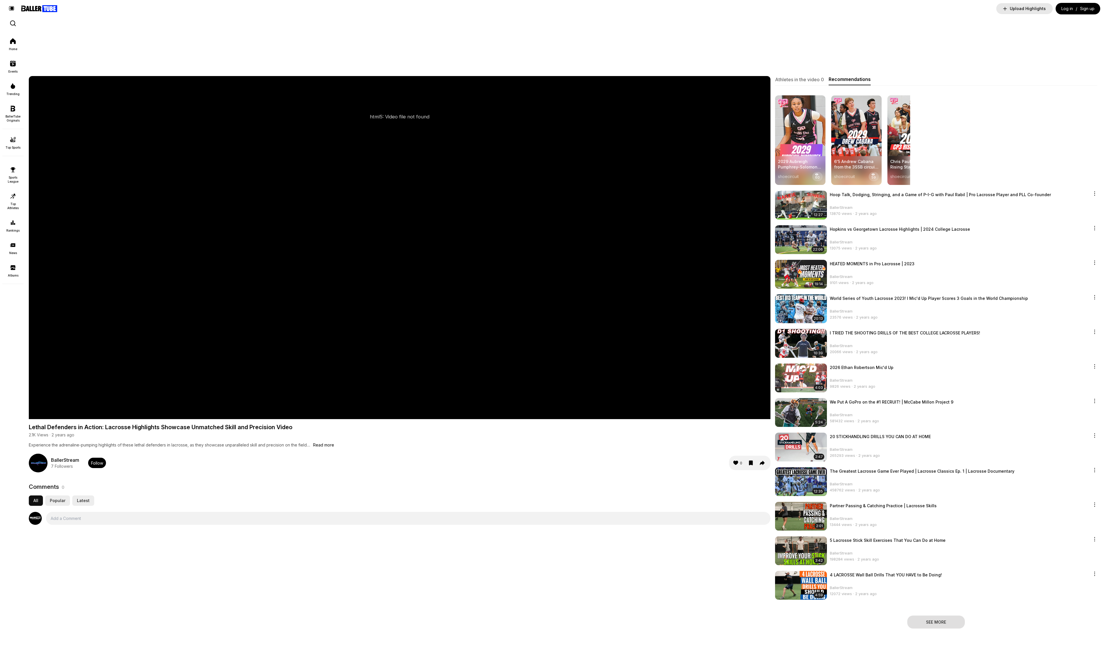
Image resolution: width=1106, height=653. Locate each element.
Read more (323, 444)
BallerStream (65, 460)
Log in (1067, 8)
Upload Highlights (1028, 8)
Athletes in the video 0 (799, 79)
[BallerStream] (38, 463)
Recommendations (850, 79)
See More (936, 622)
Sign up (1087, 8)
